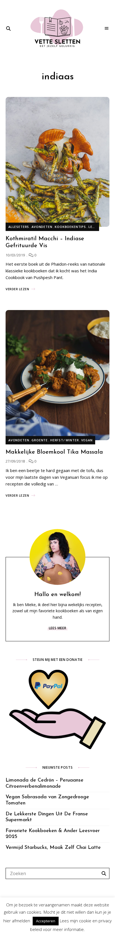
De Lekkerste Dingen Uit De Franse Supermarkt (47, 817)
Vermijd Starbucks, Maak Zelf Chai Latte (53, 847)
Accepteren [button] (45, 920)
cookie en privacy (95, 920)
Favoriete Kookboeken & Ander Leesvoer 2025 (53, 834)
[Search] (103, 873)
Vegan (86, 440)
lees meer (57, 628)
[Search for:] (57, 873)
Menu (106, 28)
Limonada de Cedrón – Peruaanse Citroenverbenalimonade (44, 783)
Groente (40, 440)
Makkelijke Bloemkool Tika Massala (54, 452)
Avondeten (42, 227)
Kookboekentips (70, 227)
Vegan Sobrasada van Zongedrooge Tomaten (47, 800)
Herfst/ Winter (64, 440)
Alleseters (18, 227)
